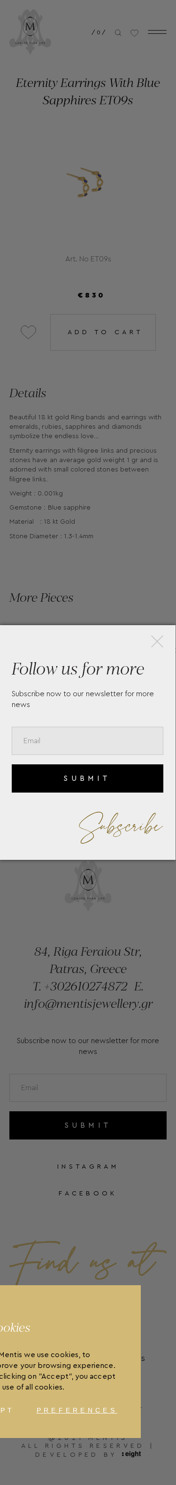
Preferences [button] (77, 1410)
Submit (87, 778)
